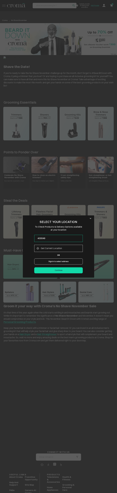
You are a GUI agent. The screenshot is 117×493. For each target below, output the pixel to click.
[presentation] (58, 238)
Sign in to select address (59, 261)
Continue (58, 270)
